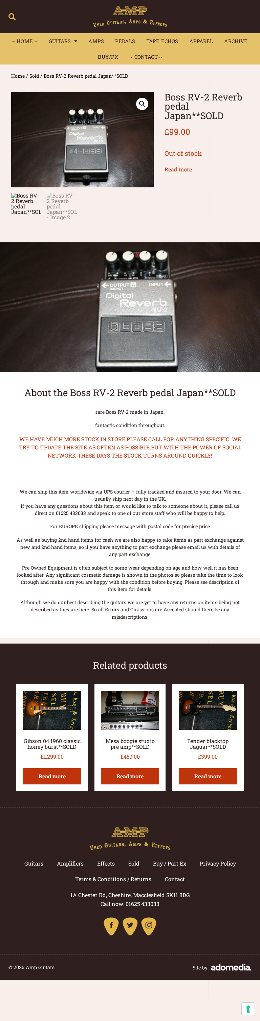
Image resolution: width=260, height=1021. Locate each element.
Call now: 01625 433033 (130, 903)
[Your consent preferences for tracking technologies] (248, 1009)
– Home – (25, 41)
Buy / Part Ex (169, 863)
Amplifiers (70, 863)
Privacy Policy (218, 863)
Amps (96, 41)
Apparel (201, 41)
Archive (235, 41)
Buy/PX (108, 56)
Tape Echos (162, 41)
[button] (12, 16)
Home (18, 76)
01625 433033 (71, 513)
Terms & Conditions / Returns (113, 879)
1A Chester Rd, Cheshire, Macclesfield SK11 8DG (130, 894)
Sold (34, 76)
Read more (178, 169)
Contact (175, 879)
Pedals (125, 41)
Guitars (60, 41)
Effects (106, 863)
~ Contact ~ (145, 56)
